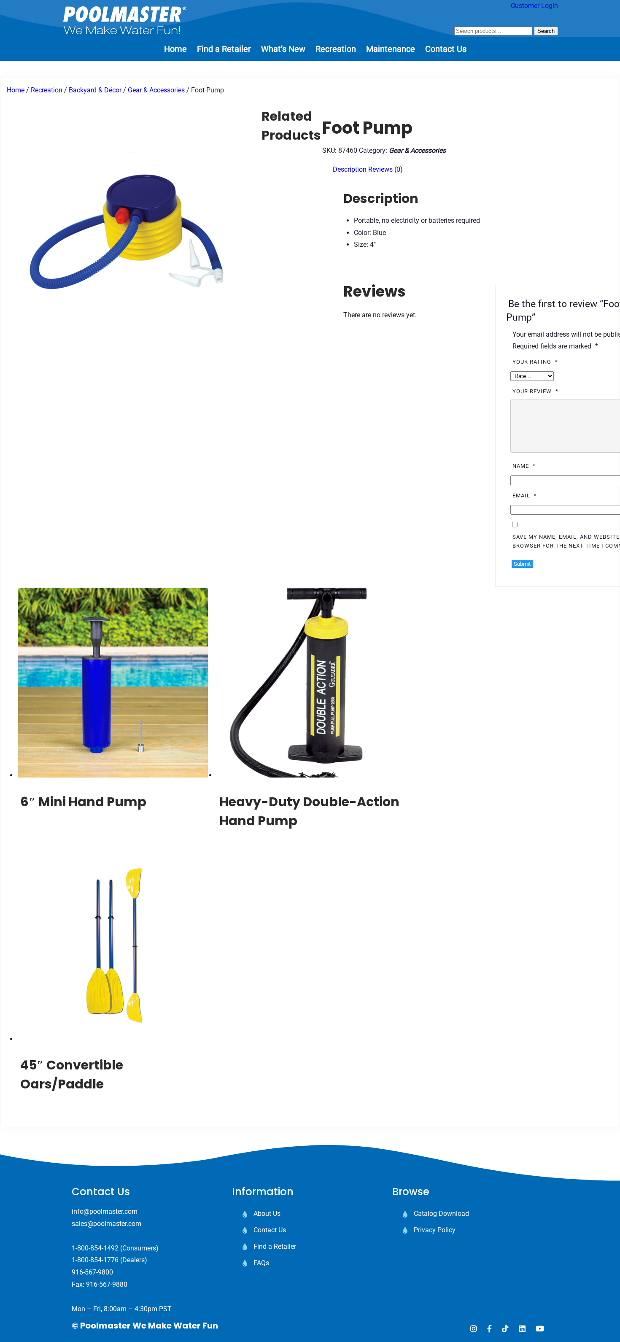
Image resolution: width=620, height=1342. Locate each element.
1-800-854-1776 (95, 1260)
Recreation (46, 90)
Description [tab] (350, 169)
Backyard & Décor (95, 90)
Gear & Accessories (156, 90)
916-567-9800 (92, 1272)
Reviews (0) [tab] (385, 169)
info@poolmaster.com (104, 1211)
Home (15, 90)
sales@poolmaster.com (106, 1224)
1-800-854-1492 (95, 1248)
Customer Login (534, 6)
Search (546, 31)
